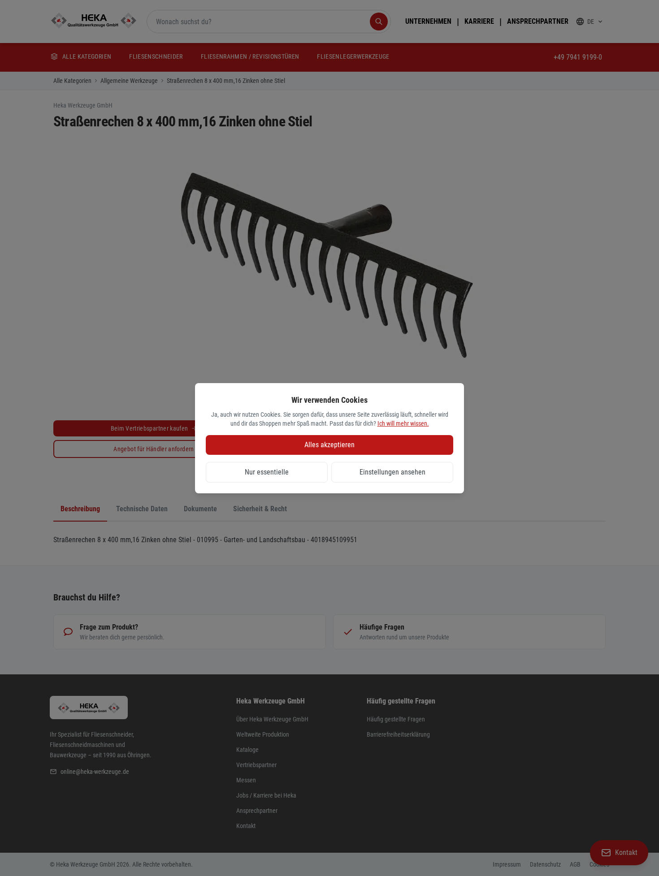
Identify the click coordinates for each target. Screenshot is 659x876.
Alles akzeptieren (329, 444)
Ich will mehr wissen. (403, 423)
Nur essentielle (267, 472)
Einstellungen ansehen (392, 472)
